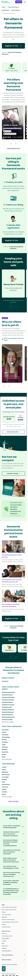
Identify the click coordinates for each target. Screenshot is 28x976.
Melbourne (5, 772)
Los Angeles (5, 777)
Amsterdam (5, 729)
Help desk (4, 917)
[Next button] (16, 144)
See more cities (7, 759)
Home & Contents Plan (8, 919)
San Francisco (6, 784)
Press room (5, 946)
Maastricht (5, 752)
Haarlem (4, 739)
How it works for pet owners (9, 907)
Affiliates (4, 948)
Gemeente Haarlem (7, 702)
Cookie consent (6, 927)
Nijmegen (4, 749)
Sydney (4, 769)
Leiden (4, 744)
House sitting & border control (10, 922)
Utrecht (4, 732)
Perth (3, 782)
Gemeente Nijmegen (8, 712)
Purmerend (5, 681)
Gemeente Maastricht (8, 717)
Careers (4, 941)
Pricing (3, 912)
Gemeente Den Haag (8, 700)
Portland (4, 792)
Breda (3, 757)
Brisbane (4, 779)
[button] (12, 363)
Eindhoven (5, 747)
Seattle (4, 789)
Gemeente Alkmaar (7, 714)
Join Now (18, 2)
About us (4, 933)
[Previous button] (4, 386)
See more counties (8, 722)
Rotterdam (5, 734)
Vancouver (5, 787)
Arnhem (4, 754)
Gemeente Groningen (8, 704)
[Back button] (11, 144)
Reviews (4, 924)
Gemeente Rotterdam (8, 697)
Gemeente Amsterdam (8, 692)
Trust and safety (6, 914)
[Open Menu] (24, 2)
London (4, 767)
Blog (3, 943)
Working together (6, 951)
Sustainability (5, 938)
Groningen (5, 742)
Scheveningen (6, 737)
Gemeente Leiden (7, 707)
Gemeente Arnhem (7, 719)
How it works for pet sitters (9, 909)
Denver (4, 794)
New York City (6, 774)
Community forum (7, 936)
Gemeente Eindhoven (8, 709)
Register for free (11, 46)
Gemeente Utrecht (7, 695)
